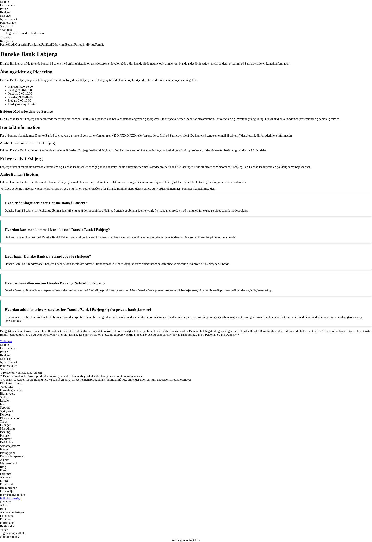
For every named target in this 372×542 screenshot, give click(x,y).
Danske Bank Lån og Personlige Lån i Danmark (207, 334)
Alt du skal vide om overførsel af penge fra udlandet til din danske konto (142, 331)
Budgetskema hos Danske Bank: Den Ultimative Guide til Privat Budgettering (48, 331)
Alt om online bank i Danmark (340, 331)
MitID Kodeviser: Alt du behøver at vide (150, 334)
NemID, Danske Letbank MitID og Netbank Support (90, 334)
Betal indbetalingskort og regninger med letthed (218, 331)
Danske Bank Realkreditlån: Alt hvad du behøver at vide (284, 331)
